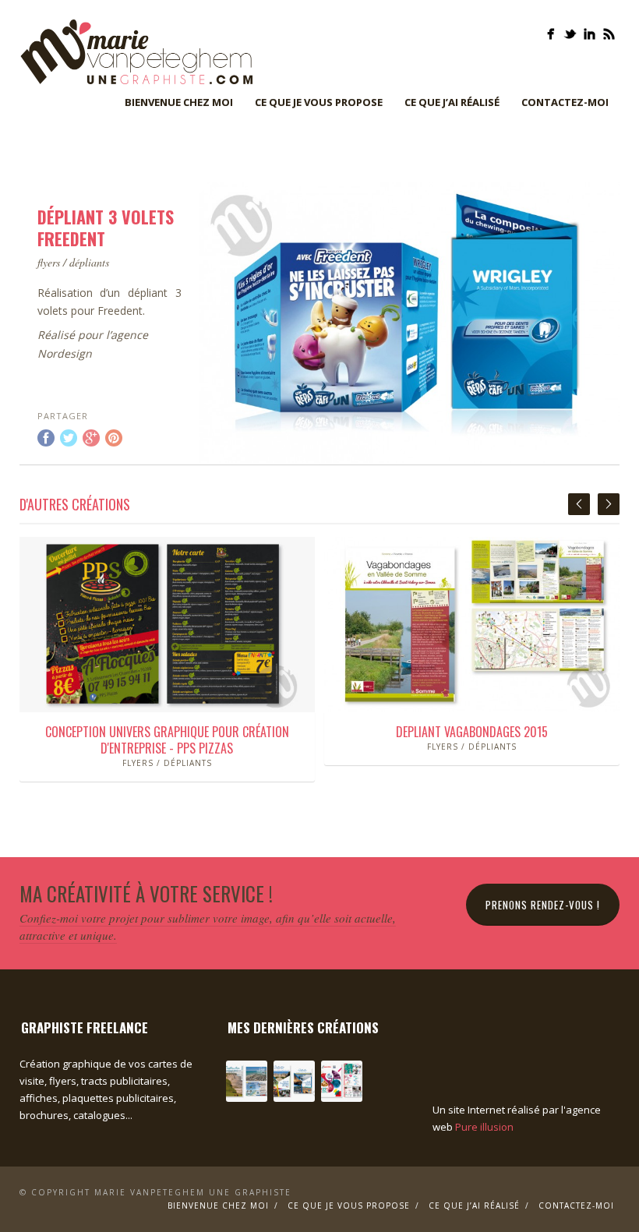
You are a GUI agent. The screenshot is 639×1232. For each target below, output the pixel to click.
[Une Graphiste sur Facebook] (550, 34)
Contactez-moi (565, 102)
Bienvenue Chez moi (179, 102)
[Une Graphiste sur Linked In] (589, 34)
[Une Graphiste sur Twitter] (570, 34)
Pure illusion (484, 1127)
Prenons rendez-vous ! (542, 905)
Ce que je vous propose (319, 102)
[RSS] (609, 34)
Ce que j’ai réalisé (452, 102)
